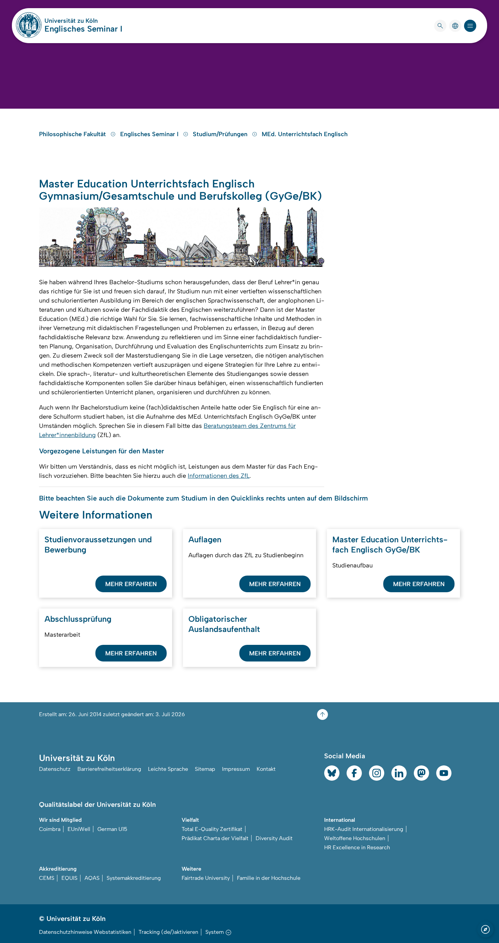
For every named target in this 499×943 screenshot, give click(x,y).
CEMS (46, 878)
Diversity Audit (274, 838)
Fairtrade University (206, 878)
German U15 (112, 829)
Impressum (236, 769)
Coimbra (49, 829)
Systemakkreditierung (134, 878)
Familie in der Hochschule (268, 878)
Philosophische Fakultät (73, 134)
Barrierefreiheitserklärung (109, 769)
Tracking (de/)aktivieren (168, 932)
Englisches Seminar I (83, 29)
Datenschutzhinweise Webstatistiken (85, 932)
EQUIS (69, 878)
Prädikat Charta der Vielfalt (215, 838)
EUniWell (79, 829)
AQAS (92, 878)
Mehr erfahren (131, 584)
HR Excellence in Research (357, 847)
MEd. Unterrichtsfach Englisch (305, 134)
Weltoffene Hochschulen (354, 838)
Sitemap (205, 769)
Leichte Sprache (168, 769)
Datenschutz (55, 769)
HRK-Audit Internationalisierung (363, 829)
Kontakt (266, 769)
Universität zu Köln (83, 21)
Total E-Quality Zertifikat (212, 829)
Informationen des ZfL (219, 475)
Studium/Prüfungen (221, 134)
